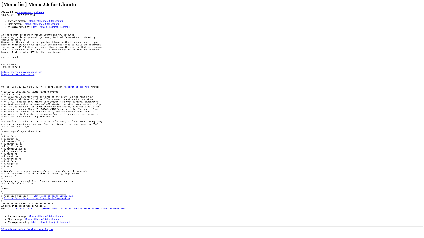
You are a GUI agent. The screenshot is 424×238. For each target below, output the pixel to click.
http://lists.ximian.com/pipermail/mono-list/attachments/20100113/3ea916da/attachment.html (67, 208)
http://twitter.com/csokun (17, 74)
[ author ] (65, 26)
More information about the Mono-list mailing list (27, 229)
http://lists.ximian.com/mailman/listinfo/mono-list (37, 198)
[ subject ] (54, 26)
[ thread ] (43, 26)
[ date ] (34, 26)
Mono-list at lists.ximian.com (53, 196)
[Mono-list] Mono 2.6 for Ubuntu (45, 21)
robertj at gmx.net (77, 87)
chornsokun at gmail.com (30, 12)
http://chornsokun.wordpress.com (21, 72)
